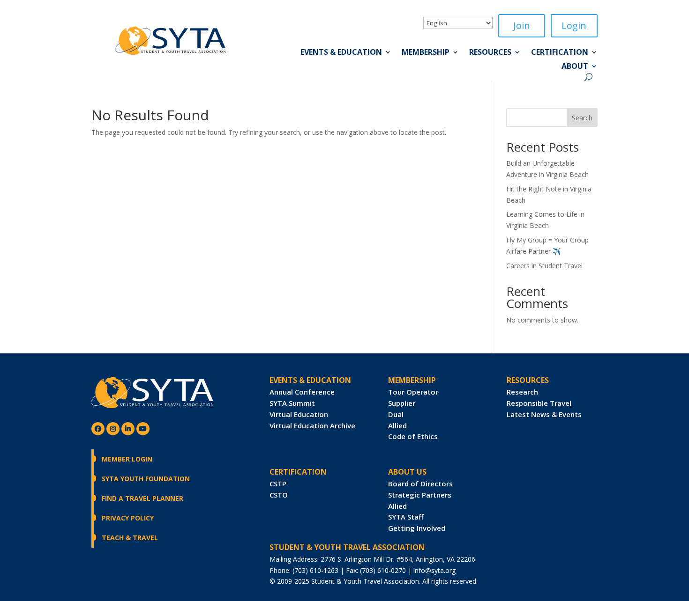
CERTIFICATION (298, 472)
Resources (490, 53)
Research (522, 391)
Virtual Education (299, 414)
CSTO (279, 494)
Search (582, 117)
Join (521, 25)
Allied (397, 425)
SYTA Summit (292, 403)
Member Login (127, 458)
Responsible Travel (539, 403)
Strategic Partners (419, 494)
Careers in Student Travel (544, 265)
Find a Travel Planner (142, 498)
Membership (425, 53)
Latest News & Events (544, 414)
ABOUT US (407, 472)
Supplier (401, 403)
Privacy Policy (128, 517)
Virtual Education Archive (312, 425)
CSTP (278, 483)
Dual (396, 414)
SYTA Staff (406, 516)
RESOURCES (528, 380)
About (575, 67)
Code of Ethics (413, 436)
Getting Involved (416, 528)
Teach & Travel (130, 537)
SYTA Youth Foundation (146, 478)
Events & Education (341, 53)
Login (574, 25)
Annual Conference (302, 391)
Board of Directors (420, 483)
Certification (559, 53)
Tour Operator (413, 391)
